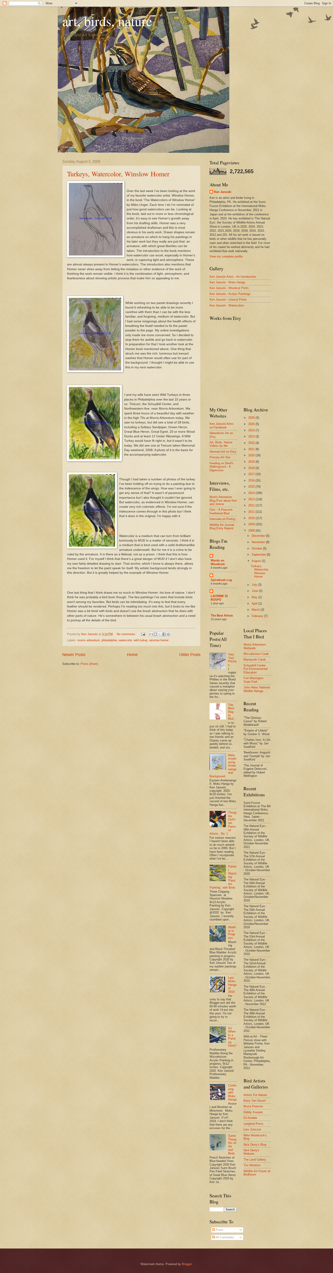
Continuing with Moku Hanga (232, 1092)
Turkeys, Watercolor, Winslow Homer (118, 173)
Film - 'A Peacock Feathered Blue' (221, 511)
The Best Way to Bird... (232, 712)
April (255, 603)
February (258, 616)
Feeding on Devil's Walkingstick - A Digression (222, 467)
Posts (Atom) (89, 664)
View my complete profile (226, 256)
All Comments (224, 1237)
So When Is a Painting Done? (232, 1036)
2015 (252, 486)
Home (132, 654)
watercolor (125, 640)
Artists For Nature (255, 1095)
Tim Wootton (252, 1165)
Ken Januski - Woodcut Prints (229, 288)
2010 (252, 518)
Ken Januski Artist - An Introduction (233, 276)
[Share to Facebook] (164, 634)
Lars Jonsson (252, 1129)
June (255, 591)
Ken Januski (222, 192)
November (259, 542)
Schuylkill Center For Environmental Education (256, 669)
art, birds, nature (107, 21)
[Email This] (151, 634)
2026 (252, 417)
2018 (252, 468)
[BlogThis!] (155, 634)
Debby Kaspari (253, 1112)
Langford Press (253, 1123)
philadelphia (109, 640)
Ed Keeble (250, 1118)
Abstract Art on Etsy (223, 451)
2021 (252, 449)
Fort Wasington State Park (253, 679)
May (255, 597)
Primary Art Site (220, 457)
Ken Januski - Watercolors (227, 305)
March (256, 609)
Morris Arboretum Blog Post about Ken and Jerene (223, 500)
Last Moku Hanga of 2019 (232, 985)
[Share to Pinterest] (168, 634)
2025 (252, 424)
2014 (252, 493)
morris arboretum (88, 640)
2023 (252, 436)
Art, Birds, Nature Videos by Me (221, 444)
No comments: (127, 634)
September (259, 554)
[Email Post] (143, 634)
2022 (252, 443)
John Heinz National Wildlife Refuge (257, 689)
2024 (252, 430)
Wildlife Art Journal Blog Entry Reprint (222, 526)
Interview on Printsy (223, 519)
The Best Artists (222, 615)
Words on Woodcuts (218, 562)
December (259, 535)
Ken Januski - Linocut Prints (228, 299)
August (257, 561)
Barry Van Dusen (255, 1100)
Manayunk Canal (254, 659)
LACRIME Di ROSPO (219, 597)
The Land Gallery (255, 1159)
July (255, 584)
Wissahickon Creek (256, 654)
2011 (252, 511)
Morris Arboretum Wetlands (255, 646)
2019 (252, 461)
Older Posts (189, 654)
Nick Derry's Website (251, 1152)
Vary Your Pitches (232, 659)
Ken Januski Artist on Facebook (222, 425)
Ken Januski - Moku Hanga (227, 282)
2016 (252, 480)
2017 (252, 474)
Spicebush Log (221, 580)
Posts (219, 1230)
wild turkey (140, 640)
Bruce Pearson (253, 1106)
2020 (252, 455)
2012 (252, 505)
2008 (252, 530)
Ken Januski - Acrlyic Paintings (230, 294)
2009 (252, 524)
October (257, 548)
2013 (252, 499)
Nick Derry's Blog (255, 1144)
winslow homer (159, 640)
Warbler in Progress (232, 932)
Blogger (187, 1264)
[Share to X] (159, 634)
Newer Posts (73, 654)
